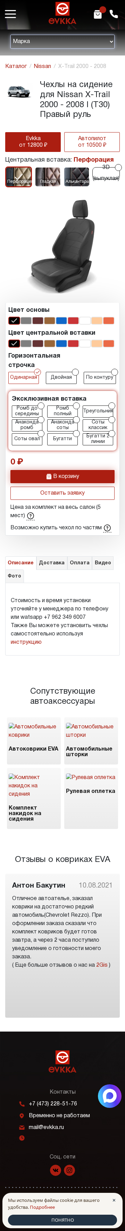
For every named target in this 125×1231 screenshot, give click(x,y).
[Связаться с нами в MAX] (110, 1096)
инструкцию (26, 642)
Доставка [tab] (52, 563)
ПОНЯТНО (62, 1220)
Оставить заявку (62, 493)
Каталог (16, 66)
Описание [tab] (21, 563)
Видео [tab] (103, 563)
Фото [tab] (14, 576)
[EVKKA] (62, 1061)
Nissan (42, 66)
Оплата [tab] (80, 563)
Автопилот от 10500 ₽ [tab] (92, 141)
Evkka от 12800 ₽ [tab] (33, 141)
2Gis (102, 965)
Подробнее (42, 1207)
